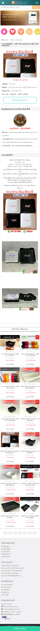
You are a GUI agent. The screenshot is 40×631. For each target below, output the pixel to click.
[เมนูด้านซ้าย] (3, 3)
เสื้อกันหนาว (7, 554)
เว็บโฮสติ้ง (6, 590)
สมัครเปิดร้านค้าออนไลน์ (10, 565)
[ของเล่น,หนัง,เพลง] (29, 31)
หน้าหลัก (6, 40)
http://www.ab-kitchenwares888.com (22, 145)
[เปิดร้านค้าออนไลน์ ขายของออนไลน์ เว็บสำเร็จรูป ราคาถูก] (20, 17)
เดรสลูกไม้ (6, 551)
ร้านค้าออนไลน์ (8, 584)
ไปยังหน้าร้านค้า (20, 100)
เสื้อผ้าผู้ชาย (6, 546)
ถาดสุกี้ (19, 94)
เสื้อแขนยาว (7, 556)
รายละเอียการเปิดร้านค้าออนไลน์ (13, 568)
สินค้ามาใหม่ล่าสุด (16, 40)
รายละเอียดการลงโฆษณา (11, 573)
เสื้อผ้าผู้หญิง (7, 549)
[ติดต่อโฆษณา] (5, 533)
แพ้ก (7, 94)
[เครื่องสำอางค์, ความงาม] (12, 31)
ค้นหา (37, 7)
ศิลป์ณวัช (6, 592)
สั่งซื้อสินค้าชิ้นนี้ (20, 628)
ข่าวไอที (5, 595)
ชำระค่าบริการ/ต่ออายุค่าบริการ (13, 570)
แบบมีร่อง (25, 94)
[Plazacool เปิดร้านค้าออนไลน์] (20, 3)
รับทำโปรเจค (7, 587)
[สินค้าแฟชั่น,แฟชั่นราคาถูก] (4, 31)
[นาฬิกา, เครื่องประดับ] (21, 31)
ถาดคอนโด (13, 94)
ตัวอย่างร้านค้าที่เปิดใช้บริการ (12, 575)
